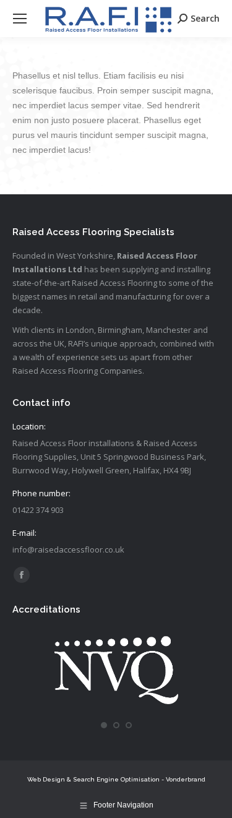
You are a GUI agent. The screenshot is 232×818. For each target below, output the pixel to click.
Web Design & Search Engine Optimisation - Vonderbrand (116, 779)
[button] (104, 725)
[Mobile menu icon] (19, 18)
